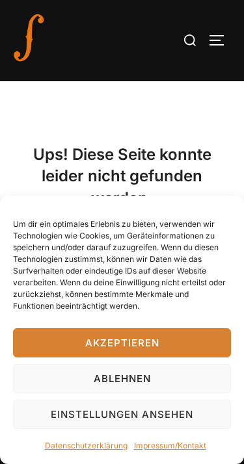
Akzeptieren (122, 343)
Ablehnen (122, 378)
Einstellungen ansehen (122, 414)
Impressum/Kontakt (170, 445)
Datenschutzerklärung (86, 445)
